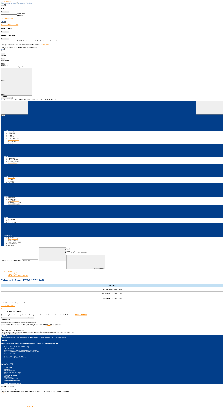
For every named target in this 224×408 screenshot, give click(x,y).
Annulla (3, 98)
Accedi (3, 4)
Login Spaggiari (45, 44)
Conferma (9, 98)
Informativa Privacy (9, 370)
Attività (68, 249)
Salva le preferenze (14, 333)
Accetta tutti (27, 318)
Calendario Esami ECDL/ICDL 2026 (18, 276)
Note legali (7, 369)
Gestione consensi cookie (11, 378)
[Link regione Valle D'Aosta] (25, 3)
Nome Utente (21, 13)
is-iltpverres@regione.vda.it (22, 350)
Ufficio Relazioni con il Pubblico (13, 372)
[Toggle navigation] (14, 108)
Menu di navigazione (98, 268)
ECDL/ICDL (70, 251)
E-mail (19, 40)
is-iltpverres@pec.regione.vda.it (23, 351)
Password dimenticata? (7, 18)
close (2, 115)
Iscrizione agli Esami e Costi (15, 273)
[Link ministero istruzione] (8, 3)
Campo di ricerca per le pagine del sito (11, 260)
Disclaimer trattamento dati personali (11, 393)
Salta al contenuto (5, 1)
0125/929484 (10, 348)
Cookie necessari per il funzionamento (11, 330)
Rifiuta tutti (15, 318)
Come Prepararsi (12, 274)
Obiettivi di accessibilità (10, 375)
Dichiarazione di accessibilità (12, 374)
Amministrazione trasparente (12, 380)
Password (20, 15)
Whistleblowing (8, 377)
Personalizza (4, 318)
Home (68, 248)
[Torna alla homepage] (112, 100)
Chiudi (3, 54)
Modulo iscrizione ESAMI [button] (8, 306)
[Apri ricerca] (209, 108)
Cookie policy (8, 367)
